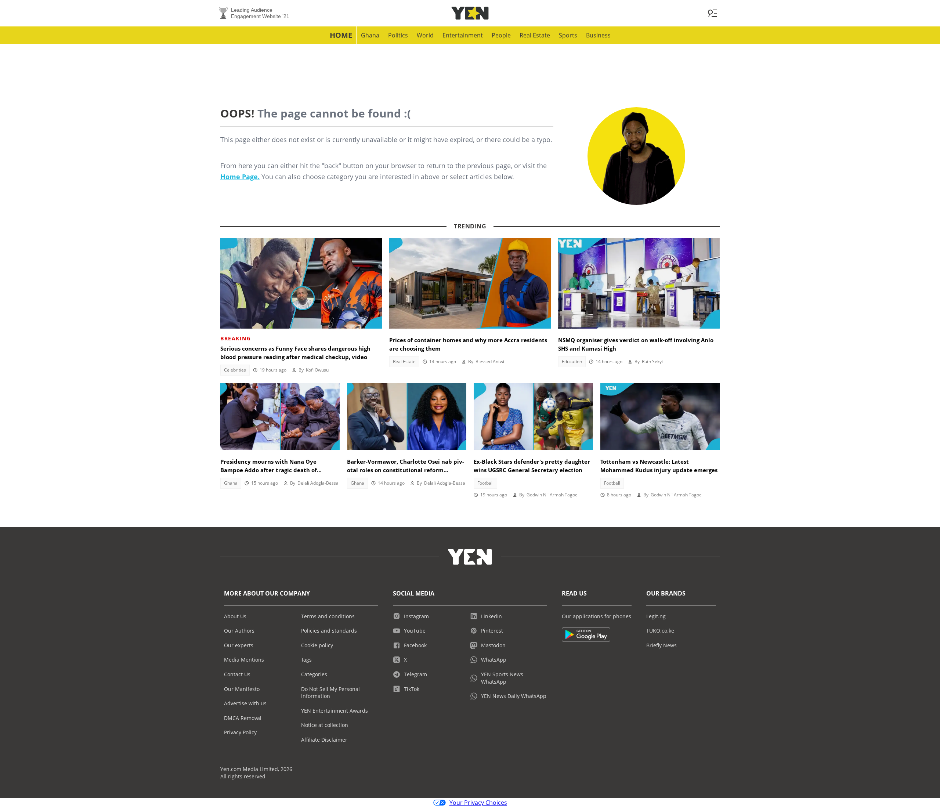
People (501, 35)
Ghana (370, 35)
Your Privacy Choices (478, 803)
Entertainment (462, 35)
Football (485, 483)
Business (598, 35)
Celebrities (235, 370)
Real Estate (535, 35)
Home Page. (240, 176)
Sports (568, 35)
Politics (398, 35)
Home (341, 35)
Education (572, 361)
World (425, 35)
